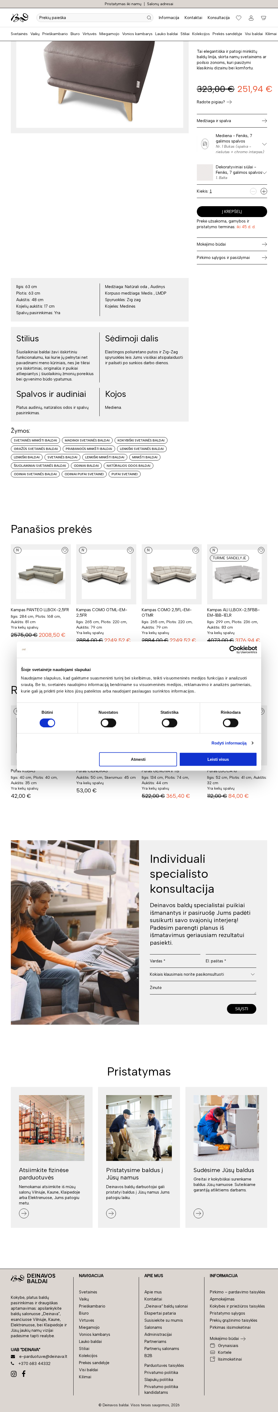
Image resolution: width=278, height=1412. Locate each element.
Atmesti (138, 759)
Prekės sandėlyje (227, 34)
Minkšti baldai (144, 457)
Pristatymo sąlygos (227, 1313)
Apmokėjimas (222, 1299)
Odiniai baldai (86, 466)
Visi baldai (254, 34)
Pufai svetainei (125, 474)
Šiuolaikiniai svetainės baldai (40, 466)
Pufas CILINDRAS (92, 770)
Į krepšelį (232, 211)
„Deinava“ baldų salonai (166, 1306)
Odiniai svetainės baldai (35, 474)
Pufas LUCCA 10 (222, 770)
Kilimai (271, 34)
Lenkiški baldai (27, 457)
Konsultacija (219, 17)
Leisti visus (218, 759)
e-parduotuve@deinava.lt (43, 1356)
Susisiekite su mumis (163, 1320)
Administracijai (158, 1334)
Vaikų (35, 34)
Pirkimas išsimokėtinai (230, 1327)
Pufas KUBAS (23, 770)
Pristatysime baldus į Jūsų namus (134, 1173)
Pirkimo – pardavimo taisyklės (237, 1292)
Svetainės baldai (62, 457)
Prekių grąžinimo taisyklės (233, 1320)
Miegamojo (109, 34)
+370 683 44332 (34, 1363)
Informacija (169, 17)
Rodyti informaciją (229, 742)
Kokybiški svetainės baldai (141, 440)
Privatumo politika (161, 1372)
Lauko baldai (166, 34)
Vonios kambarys (137, 34)
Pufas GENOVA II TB (160, 770)
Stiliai (185, 34)
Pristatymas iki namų (123, 4)
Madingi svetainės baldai (87, 440)
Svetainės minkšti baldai (35, 440)
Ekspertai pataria (160, 1313)
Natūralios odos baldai (128, 466)
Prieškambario (55, 34)
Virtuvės (90, 34)
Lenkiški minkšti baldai (104, 457)
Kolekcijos (201, 34)
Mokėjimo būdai (224, 1338)
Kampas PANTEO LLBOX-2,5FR (40, 609)
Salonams (153, 1327)
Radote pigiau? (211, 102)
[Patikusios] (238, 17)
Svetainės (19, 34)
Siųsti (241, 1008)
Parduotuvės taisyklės (164, 1365)
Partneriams (155, 1341)
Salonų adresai (160, 4)
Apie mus (153, 1292)
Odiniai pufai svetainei (84, 474)
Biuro (75, 34)
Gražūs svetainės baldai (36, 449)
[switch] (108, 722)
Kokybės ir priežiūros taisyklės (237, 1306)
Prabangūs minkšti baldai (89, 449)
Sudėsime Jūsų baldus (224, 1170)
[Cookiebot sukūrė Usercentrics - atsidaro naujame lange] (233, 649)
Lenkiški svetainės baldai (142, 449)
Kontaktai (193, 17)
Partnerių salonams (161, 1348)
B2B (148, 1355)
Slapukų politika (158, 1379)
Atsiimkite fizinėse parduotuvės (44, 1173)
